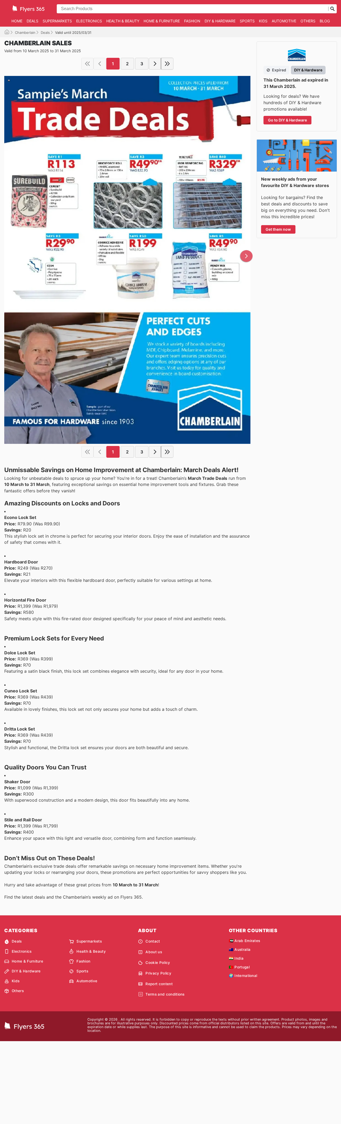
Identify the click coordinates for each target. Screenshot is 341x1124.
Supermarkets (57, 21)
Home (16, 21)
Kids (263, 21)
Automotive (284, 21)
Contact (152, 941)
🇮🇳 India (236, 958)
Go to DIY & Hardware (287, 120)
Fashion (192, 21)
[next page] (155, 64)
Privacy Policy (158, 973)
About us (153, 952)
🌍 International (243, 975)
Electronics (89, 21)
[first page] (87, 64)
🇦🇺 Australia (240, 949)
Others (308, 21)
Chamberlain (25, 32)
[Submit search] (332, 9)
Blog (325, 21)
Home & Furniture (162, 21)
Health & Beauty (122, 21)
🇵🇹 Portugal (239, 967)
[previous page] (100, 64)
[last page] (167, 64)
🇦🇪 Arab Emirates (244, 941)
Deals (32, 21)
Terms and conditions (164, 994)
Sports (247, 21)
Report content (158, 984)
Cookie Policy (157, 962)
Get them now (278, 229)
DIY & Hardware (220, 21)
